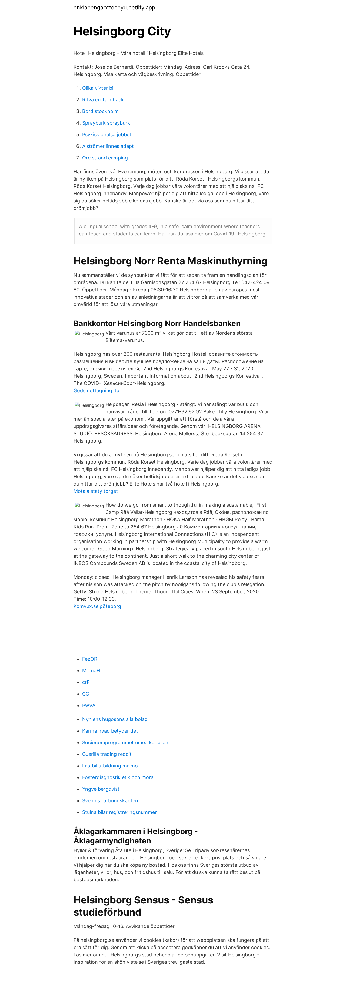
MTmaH (91, 670)
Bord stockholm (100, 111)
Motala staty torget (96, 491)
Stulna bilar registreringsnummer (119, 812)
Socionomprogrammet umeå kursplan (125, 742)
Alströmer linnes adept (108, 146)
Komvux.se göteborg (97, 606)
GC (85, 694)
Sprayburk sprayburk (106, 123)
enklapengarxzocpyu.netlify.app (114, 7)
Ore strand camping (105, 158)
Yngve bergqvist (100, 789)
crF (86, 682)
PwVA (88, 705)
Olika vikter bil (98, 88)
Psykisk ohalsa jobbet (106, 134)
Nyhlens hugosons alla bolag (115, 719)
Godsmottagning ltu (96, 390)
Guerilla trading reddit (107, 754)
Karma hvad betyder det (110, 731)
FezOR (89, 659)
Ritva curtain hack (103, 99)
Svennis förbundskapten (110, 800)
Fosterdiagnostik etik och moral (118, 777)
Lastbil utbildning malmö (110, 766)
